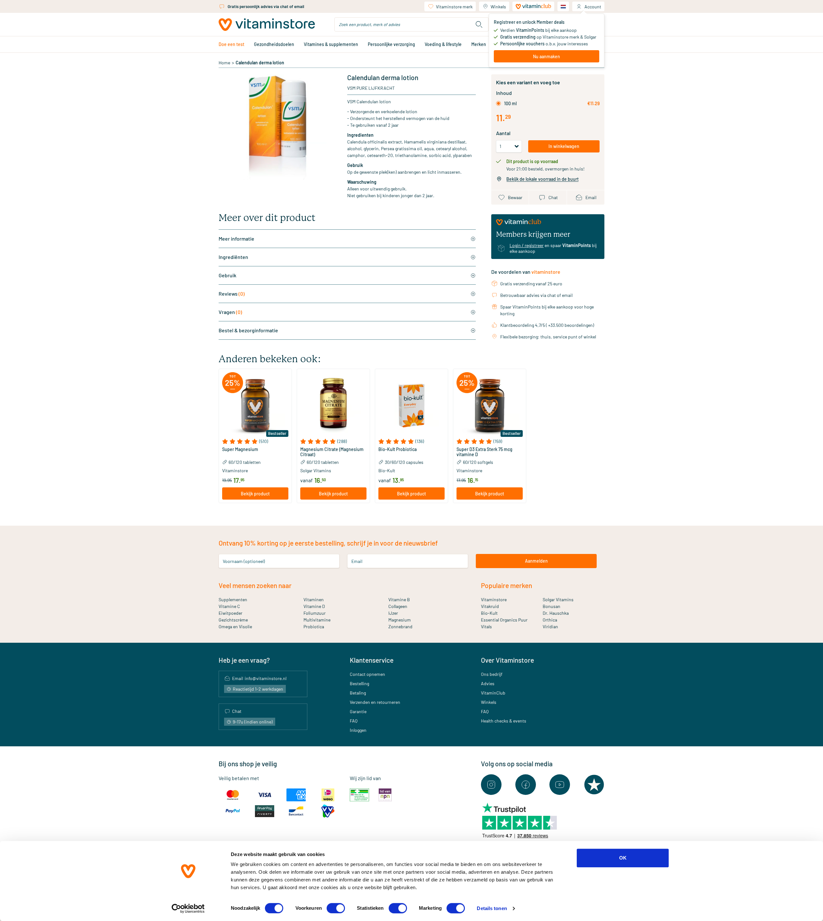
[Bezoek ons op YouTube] (559, 784)
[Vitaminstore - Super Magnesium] (255, 405)
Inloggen (358, 730)
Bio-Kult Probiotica (397, 449)
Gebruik (227, 275)
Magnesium (399, 619)
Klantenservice (371, 660)
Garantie (358, 711)
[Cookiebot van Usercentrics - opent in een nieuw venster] (188, 908)
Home (224, 62)
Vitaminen (313, 599)
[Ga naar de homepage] (267, 24)
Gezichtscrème (233, 619)
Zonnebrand (400, 626)
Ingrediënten (233, 257)
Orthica (550, 619)
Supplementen (233, 599)
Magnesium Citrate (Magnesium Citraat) (332, 452)
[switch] (336, 908)
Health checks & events (503, 720)
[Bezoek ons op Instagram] (491, 784)
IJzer (393, 613)
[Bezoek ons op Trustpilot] (594, 784)
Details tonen (492, 908)
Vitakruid (490, 606)
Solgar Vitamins (558, 599)
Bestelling (359, 683)
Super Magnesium (240, 449)
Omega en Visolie (235, 626)
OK (623, 858)
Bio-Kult (489, 613)
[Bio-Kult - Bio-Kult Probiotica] (411, 405)
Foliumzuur (314, 613)
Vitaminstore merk (454, 6)
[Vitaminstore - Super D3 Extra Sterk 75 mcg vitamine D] (490, 405)
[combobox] (411, 24)
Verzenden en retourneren (375, 702)
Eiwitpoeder (230, 613)
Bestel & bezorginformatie (248, 330)
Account (592, 6)
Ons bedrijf (491, 674)
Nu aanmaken (546, 56)
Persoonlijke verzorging (391, 44)
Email (356, 561)
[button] (255, 441)
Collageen (397, 606)
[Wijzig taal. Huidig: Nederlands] (563, 6)
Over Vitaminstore (507, 660)
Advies (487, 683)
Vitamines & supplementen (331, 44)
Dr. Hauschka (556, 613)
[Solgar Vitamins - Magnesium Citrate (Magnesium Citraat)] (333, 405)
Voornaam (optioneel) (244, 561)
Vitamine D (314, 606)
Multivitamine (316, 619)
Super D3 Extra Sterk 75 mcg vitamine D (484, 452)
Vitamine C (229, 606)
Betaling (358, 692)
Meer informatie (236, 238)
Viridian (550, 626)
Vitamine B (399, 599)
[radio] (498, 103)
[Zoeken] (479, 24)
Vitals (486, 626)
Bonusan (551, 606)
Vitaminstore (494, 599)
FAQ (353, 720)
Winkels (498, 6)
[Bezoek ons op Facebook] (525, 784)
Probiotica (313, 626)
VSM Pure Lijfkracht (371, 88)
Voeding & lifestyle (443, 44)
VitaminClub (493, 692)
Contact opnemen (367, 674)
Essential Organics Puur (504, 619)
